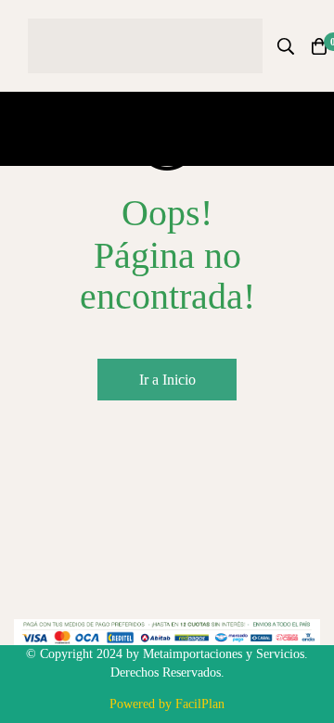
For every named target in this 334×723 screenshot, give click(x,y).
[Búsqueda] (285, 46)
